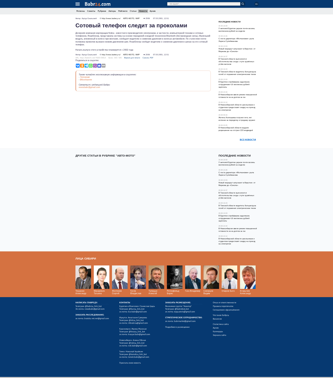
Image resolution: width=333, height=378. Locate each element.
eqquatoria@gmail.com (184, 312)
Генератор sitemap (134, 373)
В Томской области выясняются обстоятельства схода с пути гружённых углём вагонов (236, 61)
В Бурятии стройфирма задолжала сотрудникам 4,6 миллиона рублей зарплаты (234, 84)
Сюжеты (91, 11)
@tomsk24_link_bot (138, 354)
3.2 (91, 373)
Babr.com (98, 4)
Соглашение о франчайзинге (226, 310)
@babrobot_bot (182, 309)
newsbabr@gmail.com (89, 87)
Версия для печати (132, 58)
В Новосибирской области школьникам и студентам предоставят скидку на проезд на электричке (237, 107)
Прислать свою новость (130, 363)
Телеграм (85, 77)
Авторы (112, 11)
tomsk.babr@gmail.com (138, 357)
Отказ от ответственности (224, 303)
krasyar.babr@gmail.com (139, 334)
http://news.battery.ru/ (111, 18)
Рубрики (102, 11)
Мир (138, 18)
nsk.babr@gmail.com (137, 346)
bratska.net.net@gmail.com (96, 318)
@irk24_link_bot (136, 320)
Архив (153, 11)
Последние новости (230, 22)
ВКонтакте (86, 80)
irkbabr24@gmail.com (138, 323)
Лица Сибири (85, 258)
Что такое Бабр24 (221, 315)
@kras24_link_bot (137, 332)
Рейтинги (122, 11)
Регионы (80, 11)
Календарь (218, 331)
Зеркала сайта (219, 335)
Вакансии (217, 319)
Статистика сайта (221, 324)
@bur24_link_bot (136, 309)
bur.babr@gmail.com (137, 312)
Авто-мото (128, 18)
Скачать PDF (148, 58)
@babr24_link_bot (93, 306)
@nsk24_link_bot (136, 343)
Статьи (133, 11)
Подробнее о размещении (177, 327)
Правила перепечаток (223, 306)
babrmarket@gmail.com (185, 321)
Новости (143, 11)
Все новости (248, 139)
